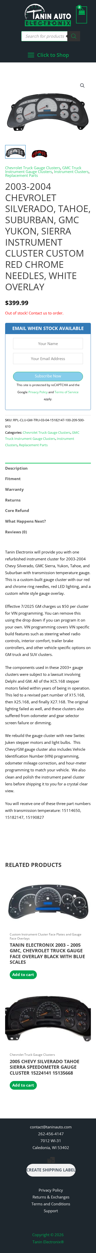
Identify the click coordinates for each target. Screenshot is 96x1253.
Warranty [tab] (14, 489)
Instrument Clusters (71, 171)
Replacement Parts (21, 175)
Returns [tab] (12, 500)
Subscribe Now (48, 375)
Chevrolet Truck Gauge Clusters (32, 167)
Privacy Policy (38, 392)
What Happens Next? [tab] (25, 521)
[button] (82, 85)
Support (51, 1210)
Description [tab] (16, 468)
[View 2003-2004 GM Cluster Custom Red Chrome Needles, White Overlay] (15, 152)
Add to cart (23, 974)
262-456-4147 (51, 1133)
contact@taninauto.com (51, 1126)
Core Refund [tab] (17, 510)
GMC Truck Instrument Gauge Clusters (43, 169)
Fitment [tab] (13, 478)
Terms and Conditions (50, 1203)
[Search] (73, 36)
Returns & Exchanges (51, 1196)
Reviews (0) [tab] (16, 531)
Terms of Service (67, 392)
